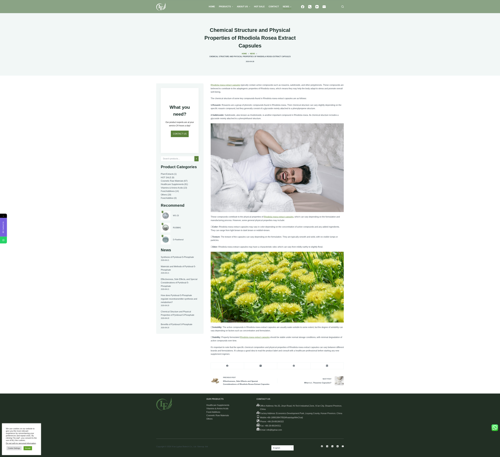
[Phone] (309, 6)
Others (209, 419)
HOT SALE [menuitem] (259, 6)
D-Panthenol (178, 239)
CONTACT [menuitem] (274, 6)
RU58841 (177, 227)
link (206, 446)
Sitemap (200, 446)
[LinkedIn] (327, 366)
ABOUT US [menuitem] (242, 6)
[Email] (324, 6)
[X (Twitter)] (260, 366)
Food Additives (213, 412)
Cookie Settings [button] (14, 448)
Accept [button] (27, 448)
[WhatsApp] (3, 240)
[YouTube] (317, 6)
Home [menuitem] (212, 6)
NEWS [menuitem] (286, 6)
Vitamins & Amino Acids (217, 408)
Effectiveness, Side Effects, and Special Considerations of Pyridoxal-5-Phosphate (179, 282)
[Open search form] (342, 6)
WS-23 (176, 215)
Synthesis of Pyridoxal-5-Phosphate (177, 257)
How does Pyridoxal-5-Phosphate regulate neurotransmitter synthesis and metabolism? (179, 298)
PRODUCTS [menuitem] (225, 6)
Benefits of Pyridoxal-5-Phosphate (176, 324)
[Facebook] (302, 6)
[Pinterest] (293, 366)
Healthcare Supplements (217, 405)
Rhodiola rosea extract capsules (225, 85)
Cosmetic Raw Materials (217, 415)
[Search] (196, 158)
